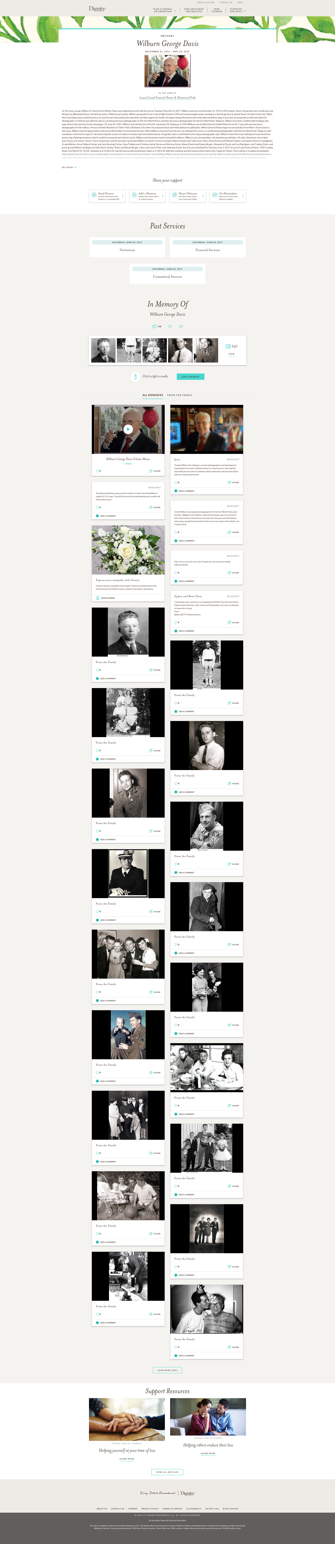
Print (241, 2)
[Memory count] (154, 326)
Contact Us (226, 2)
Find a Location (205, 2)
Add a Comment (186, 491)
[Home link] (97, 9)
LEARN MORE (127, 1459)
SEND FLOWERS (108, 598)
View (232, 354)
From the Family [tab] (179, 395)
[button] (164, 10)
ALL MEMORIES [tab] (153, 395)
